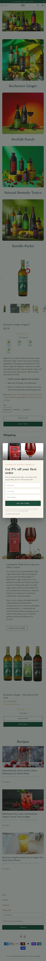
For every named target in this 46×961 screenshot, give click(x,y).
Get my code (23, 503)
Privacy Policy (24, 511)
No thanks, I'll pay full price (13, 513)
